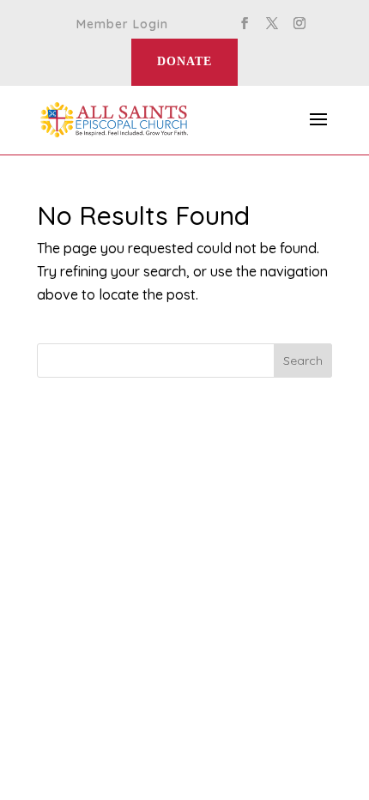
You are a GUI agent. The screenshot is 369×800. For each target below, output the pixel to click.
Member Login (122, 25)
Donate (184, 61)
